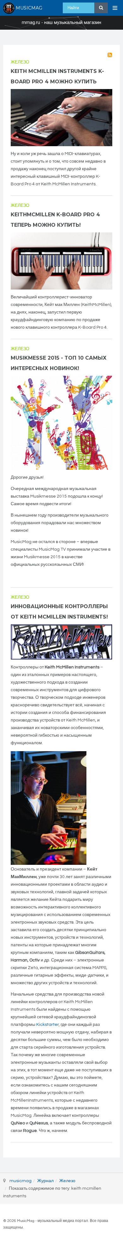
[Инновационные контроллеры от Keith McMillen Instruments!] (61, 642)
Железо (20, 62)
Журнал (45, 1181)
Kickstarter (47, 1024)
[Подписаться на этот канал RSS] (109, 54)
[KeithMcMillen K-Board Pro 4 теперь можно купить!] (61, 261)
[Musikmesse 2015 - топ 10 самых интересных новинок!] (61, 423)
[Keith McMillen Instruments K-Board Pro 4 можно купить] (61, 117)
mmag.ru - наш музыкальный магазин (61, 23)
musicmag (20, 1181)
